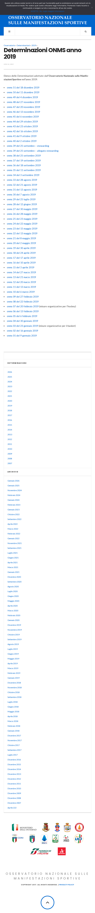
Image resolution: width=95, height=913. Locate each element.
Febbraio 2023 (14, 505)
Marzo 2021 (13, 567)
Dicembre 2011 (14, 783)
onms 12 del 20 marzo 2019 (21, 282)
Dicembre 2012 (14, 779)
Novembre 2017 (15, 740)
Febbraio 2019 (14, 673)
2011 (10, 444)
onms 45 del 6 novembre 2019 (23, 116)
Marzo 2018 (13, 721)
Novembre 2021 (15, 543)
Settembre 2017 (14, 750)
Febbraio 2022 (14, 533)
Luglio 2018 (13, 702)
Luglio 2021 (13, 553)
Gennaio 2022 (13, 538)
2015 (10, 425)
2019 (34, 45)
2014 (10, 429)
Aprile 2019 (13, 663)
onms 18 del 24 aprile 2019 (21, 252)
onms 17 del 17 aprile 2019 (21, 257)
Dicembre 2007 (14, 803)
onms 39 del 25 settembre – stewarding (28, 145)
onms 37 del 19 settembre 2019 (24, 160)
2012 (10, 439)
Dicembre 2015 (14, 764)
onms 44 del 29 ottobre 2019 (22, 121)
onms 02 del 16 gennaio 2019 (22, 330)
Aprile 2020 (13, 606)
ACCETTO (34, 11)
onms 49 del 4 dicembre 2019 (22, 97)
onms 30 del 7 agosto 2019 (21, 194)
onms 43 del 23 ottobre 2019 (22, 126)
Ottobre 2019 (14, 634)
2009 (10, 453)
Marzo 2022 (13, 529)
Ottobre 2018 (14, 692)
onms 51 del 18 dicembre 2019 (23, 87)
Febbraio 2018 (14, 726)
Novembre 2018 (15, 687)
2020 (10, 401)
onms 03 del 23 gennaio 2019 (22, 325)
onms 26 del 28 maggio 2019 (22, 213)
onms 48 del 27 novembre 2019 (23, 102)
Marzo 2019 (13, 668)
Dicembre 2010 (14, 788)
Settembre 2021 (14, 548)
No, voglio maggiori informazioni (52, 11)
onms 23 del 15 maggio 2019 (22, 228)
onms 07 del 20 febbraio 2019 (23, 306)
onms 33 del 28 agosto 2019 (22, 179)
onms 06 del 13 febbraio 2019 (23, 311)
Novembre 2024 (15, 490)
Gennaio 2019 (13, 678)
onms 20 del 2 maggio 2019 (21, 243)
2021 (10, 396)
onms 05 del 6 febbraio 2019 (22, 316)
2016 (10, 420)
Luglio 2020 (13, 591)
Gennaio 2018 (13, 731)
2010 (10, 449)
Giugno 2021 (13, 557)
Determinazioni (23, 45)
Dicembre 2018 (14, 682)
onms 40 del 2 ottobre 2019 (21, 141)
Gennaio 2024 (13, 500)
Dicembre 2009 (14, 793)
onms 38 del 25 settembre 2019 (24, 155)
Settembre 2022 (14, 519)
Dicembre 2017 (14, 735)
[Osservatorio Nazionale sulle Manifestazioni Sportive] (47, 15)
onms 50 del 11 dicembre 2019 (23, 92)
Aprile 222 (12, 807)
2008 (10, 458)
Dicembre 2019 (14, 625)
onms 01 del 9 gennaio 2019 (22, 335)
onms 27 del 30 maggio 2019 (22, 209)
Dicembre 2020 (14, 577)
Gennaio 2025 (13, 485)
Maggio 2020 (13, 601)
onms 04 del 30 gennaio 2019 (22, 320)
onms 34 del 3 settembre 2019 (23, 175)
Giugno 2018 (13, 706)
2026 (10, 372)
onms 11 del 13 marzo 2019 (21, 286)
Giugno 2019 (13, 654)
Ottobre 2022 (14, 514)
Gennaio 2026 (13, 480)
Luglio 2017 (13, 755)
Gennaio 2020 (13, 620)
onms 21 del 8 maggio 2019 (21, 238)
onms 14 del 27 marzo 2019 (21, 272)
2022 (10, 391)
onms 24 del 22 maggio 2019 (22, 223)
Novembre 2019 (15, 630)
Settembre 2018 (14, 697)
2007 (10, 463)
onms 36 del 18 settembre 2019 (24, 165)
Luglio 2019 (13, 649)
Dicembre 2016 (14, 759)
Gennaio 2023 (13, 509)
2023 (10, 386)
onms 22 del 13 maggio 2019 (22, 233)
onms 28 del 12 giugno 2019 (22, 204)
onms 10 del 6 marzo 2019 (21, 291)
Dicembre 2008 (14, 798)
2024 (10, 381)
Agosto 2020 (13, 586)
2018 (10, 410)
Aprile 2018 (13, 716)
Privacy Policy (66, 885)
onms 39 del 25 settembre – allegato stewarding (33, 150)
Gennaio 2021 (13, 572)
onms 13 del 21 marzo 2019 (21, 277)
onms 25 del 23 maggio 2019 (22, 218)
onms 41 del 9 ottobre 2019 (21, 136)
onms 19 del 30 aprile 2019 (21, 248)
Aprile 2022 (13, 524)
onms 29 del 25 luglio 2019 (21, 199)
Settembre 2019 (14, 639)
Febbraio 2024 (14, 495)
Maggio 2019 (13, 658)
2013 (10, 434)
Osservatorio (9, 45)
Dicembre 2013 (14, 774)
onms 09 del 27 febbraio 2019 (23, 296)
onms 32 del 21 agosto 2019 (22, 184)
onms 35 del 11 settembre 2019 (24, 170)
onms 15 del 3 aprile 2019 (20, 267)
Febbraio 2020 (14, 615)
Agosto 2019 (13, 644)
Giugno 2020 (13, 596)
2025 (10, 377)
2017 (10, 415)
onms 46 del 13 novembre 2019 (23, 111)
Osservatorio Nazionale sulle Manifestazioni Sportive (47, 876)
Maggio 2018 (13, 711)
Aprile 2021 (13, 562)
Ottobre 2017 (14, 745)
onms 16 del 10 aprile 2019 (21, 262)
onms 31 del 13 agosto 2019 (22, 189)
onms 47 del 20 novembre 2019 (23, 107)
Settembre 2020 (14, 581)
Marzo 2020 (13, 610)
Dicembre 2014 (14, 769)
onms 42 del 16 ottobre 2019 (22, 131)
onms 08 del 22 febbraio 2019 (23, 301)
